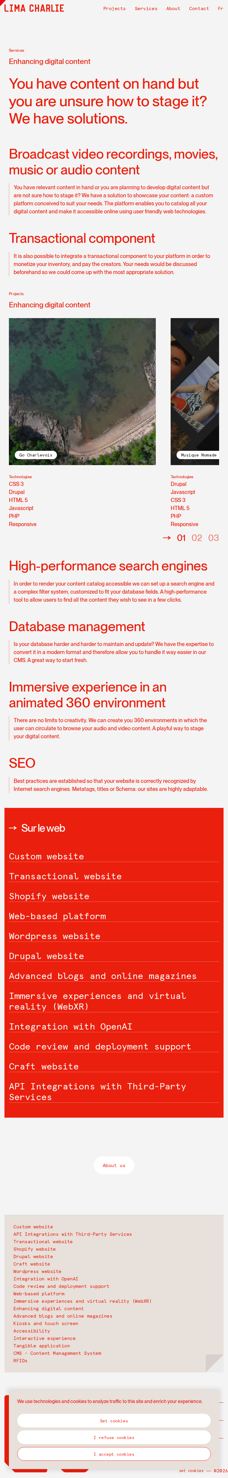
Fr (221, 8)
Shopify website (34, 1249)
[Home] (34, 8)
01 (181, 538)
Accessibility (31, 1331)
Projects (114, 8)
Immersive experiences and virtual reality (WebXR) (82, 1301)
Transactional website (43, 1241)
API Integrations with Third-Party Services (72, 1234)
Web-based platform (38, 1293)
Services (146, 8)
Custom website (33, 1227)
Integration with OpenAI (45, 1279)
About (173, 8)
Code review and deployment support (61, 1286)
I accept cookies (114, 1454)
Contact (199, 8)
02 (196, 538)
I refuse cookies (114, 1437)
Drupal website (33, 1256)
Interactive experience (44, 1338)
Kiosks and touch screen (45, 1323)
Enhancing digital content (48, 1308)
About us (114, 1165)
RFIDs (20, 1360)
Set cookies (191, 1470)
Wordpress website (37, 1271)
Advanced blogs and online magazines (62, 1316)
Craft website (31, 1264)
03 (213, 538)
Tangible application (41, 1346)
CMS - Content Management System (57, 1353)
